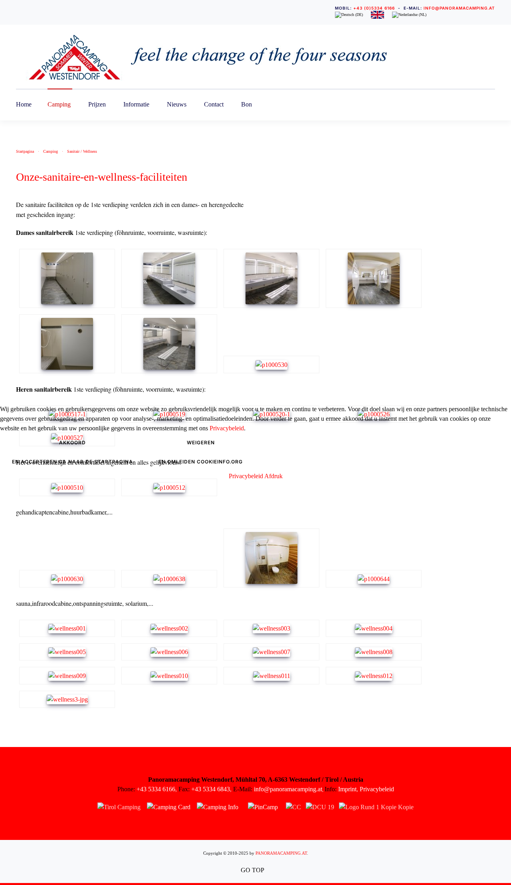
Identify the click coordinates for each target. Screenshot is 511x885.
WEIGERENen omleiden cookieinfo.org (200, 452)
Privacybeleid (227, 428)
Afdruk (273, 476)
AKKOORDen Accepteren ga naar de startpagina (72, 452)
